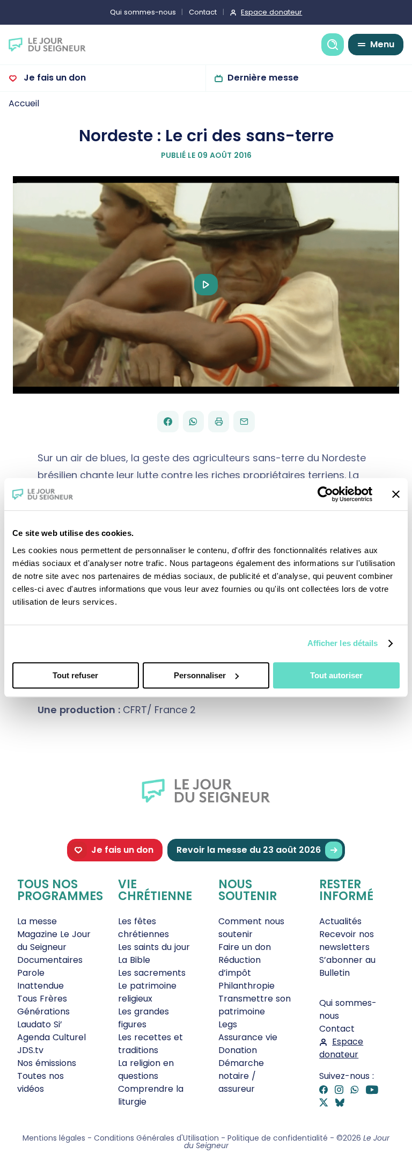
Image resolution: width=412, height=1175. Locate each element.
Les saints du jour (154, 947)
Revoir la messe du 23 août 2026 (248, 850)
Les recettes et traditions (150, 1043)
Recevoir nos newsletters (346, 940)
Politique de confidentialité (277, 1138)
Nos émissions (46, 1063)
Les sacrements (152, 973)
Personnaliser (200, 675)
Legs (227, 1024)
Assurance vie (247, 1037)
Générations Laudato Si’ (43, 1018)
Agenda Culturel (51, 1037)
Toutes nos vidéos (40, 1082)
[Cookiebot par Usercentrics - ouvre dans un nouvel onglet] (325, 494)
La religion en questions (146, 1069)
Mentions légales (54, 1138)
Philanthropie (246, 986)
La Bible (134, 960)
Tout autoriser (336, 675)
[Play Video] (206, 284)
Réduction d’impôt (239, 966)
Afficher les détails (342, 643)
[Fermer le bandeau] (396, 494)
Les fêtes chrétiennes (143, 927)
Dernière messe (263, 77)
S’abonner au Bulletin (347, 966)
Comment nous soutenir (251, 927)
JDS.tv (30, 1050)
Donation (237, 1050)
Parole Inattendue (40, 979)
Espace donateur (271, 12)
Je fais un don (53, 77)
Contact (203, 12)
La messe (37, 921)
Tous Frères (42, 998)
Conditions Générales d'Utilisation (156, 1138)
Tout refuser (75, 675)
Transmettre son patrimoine (254, 1005)
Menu (382, 44)
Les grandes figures (143, 1018)
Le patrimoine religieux (147, 992)
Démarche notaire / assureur (241, 1076)
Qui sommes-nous (143, 12)
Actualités (340, 921)
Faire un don (244, 947)
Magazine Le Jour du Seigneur (54, 940)
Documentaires (50, 960)
